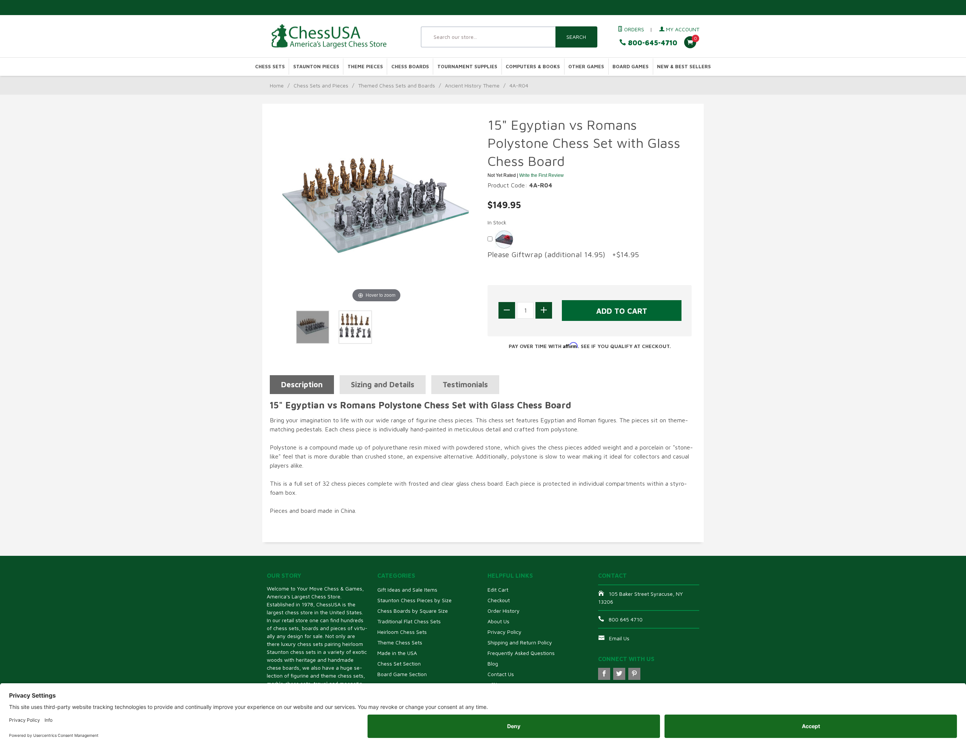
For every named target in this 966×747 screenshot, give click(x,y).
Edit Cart (498, 589)
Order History (504, 610)
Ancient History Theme (472, 85)
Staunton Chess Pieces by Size (414, 600)
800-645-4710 (651, 43)
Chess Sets (270, 66)
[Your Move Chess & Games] (335, 36)
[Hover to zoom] (376, 209)
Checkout (499, 600)
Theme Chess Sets (399, 642)
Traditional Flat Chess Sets (409, 621)
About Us (498, 621)
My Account (682, 29)
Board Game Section (402, 674)
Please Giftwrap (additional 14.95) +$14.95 (563, 254)
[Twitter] (619, 674)
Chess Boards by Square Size (412, 610)
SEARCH (576, 37)
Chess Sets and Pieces (321, 85)
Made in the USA (397, 653)
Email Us (619, 638)
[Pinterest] (634, 674)
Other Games (586, 66)
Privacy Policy (504, 632)
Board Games (630, 66)
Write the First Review (541, 175)
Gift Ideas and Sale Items (407, 589)
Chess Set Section (399, 663)
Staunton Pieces (316, 66)
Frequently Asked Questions (521, 653)
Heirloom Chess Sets (402, 632)
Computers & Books (533, 66)
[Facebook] (604, 674)
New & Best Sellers (684, 66)
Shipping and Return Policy (520, 642)
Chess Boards (410, 66)
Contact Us (501, 674)
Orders (633, 29)
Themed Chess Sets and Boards (396, 85)
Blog (493, 663)
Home (277, 85)
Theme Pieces (365, 66)
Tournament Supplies (467, 66)
